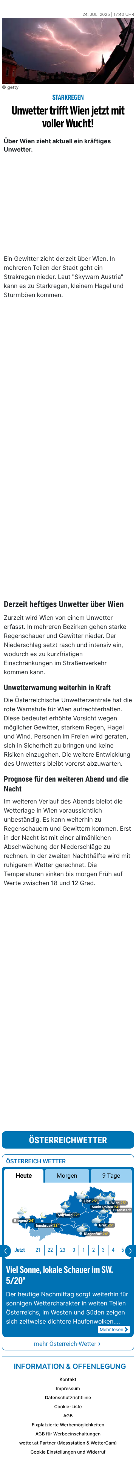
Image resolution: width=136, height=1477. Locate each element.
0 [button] (74, 1250)
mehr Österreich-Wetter (65, 1343)
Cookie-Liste (68, 1406)
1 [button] (83, 1250)
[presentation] (5, 1251)
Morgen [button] (67, 1175)
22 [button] (50, 1250)
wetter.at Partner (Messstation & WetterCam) (68, 1443)
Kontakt (68, 1379)
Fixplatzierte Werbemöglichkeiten (68, 1424)
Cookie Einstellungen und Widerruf (68, 1452)
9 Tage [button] (111, 1175)
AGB (68, 1415)
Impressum (68, 1388)
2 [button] (93, 1250)
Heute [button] (24, 1175)
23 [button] (62, 1250)
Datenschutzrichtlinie (68, 1397)
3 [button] (103, 1250)
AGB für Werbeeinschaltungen (68, 1434)
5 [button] (122, 1250)
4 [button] (113, 1250)
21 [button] (38, 1250)
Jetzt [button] (19, 1250)
